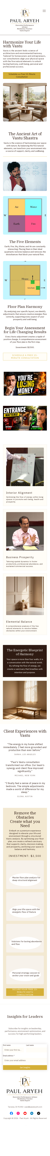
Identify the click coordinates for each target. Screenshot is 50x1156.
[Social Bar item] (11, 1113)
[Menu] (44, 11)
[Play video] (25, 383)
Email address (9, 1056)
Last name (30, 1045)
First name (7, 1045)
